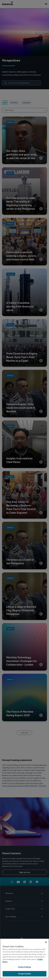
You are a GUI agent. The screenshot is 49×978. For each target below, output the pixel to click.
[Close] (46, 942)
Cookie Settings (24, 967)
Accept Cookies (24, 974)
